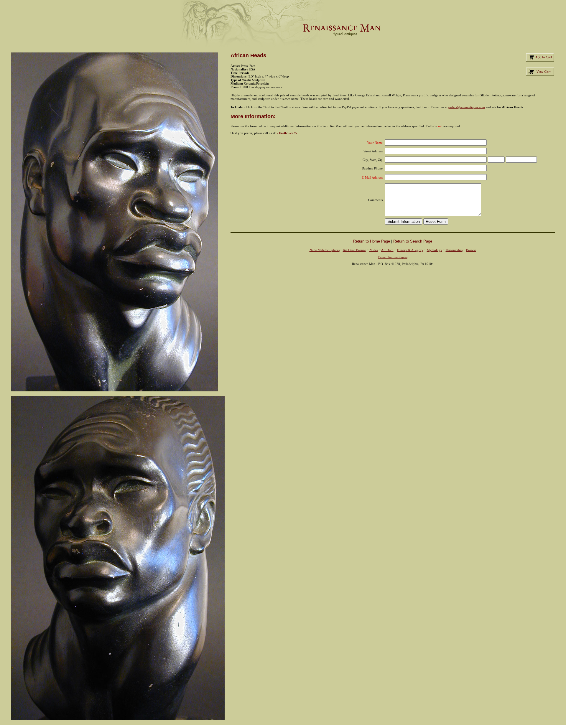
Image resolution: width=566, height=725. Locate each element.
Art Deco (387, 250)
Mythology (434, 250)
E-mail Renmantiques (392, 257)
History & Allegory (410, 250)
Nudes (373, 250)
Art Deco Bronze (354, 250)
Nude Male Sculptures (325, 250)
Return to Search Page (412, 241)
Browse (471, 250)
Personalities (454, 250)
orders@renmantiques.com (466, 107)
